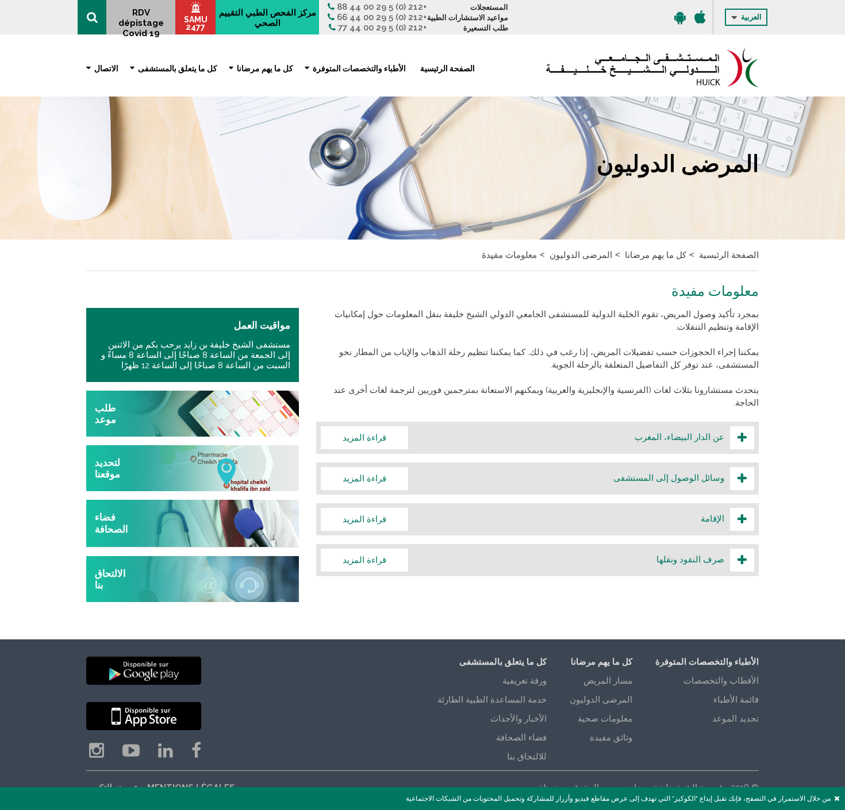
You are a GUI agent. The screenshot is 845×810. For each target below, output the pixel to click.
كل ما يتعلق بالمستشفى (177, 68)
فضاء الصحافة (111, 523)
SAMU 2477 (196, 23)
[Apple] (700, 17)
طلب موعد (105, 413)
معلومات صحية (605, 718)
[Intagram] (96, 750)
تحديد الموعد (735, 718)
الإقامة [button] (527, 519)
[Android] (680, 17)
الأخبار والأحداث (518, 718)
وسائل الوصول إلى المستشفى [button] (527, 478)
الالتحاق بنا (110, 579)
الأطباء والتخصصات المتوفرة (359, 68)
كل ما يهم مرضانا (265, 68)
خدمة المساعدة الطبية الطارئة (492, 700)
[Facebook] (196, 750)
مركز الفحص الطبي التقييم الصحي (267, 17)
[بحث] (92, 17)
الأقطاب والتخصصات (721, 681)
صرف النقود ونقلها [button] (527, 559)
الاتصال (106, 68)
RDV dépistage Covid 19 (141, 20)
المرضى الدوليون (581, 255)
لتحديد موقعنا (107, 468)
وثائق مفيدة (611, 737)
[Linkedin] (165, 750)
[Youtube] (131, 750)
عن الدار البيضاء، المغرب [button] (527, 437)
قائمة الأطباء (736, 700)
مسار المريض (607, 681)
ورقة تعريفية (524, 681)
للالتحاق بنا (527, 756)
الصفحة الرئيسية (447, 68)
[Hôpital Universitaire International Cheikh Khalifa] (652, 67)
